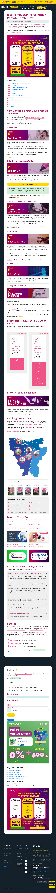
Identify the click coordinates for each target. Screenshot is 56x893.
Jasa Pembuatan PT (44, 859)
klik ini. (9, 651)
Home (8, 21)
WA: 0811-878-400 (40, 1)
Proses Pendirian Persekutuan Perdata (19, 83)
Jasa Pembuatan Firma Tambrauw (14, 774)
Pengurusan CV (7, 851)
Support (33, 8)
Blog (29, 8)
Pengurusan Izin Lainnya (9, 858)
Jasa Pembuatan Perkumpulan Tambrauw (16, 776)
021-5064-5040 (43, 871)
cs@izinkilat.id (36, 872)
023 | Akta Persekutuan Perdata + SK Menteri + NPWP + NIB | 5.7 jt (24, 687)
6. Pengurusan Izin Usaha (17, 95)
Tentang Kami (19, 848)
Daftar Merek (7, 860)
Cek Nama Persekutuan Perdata (28, 184)
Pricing (52, 881)
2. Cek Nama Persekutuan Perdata (19, 87)
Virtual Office (52, 884)
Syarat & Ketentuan (27, 849)
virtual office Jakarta (41, 632)
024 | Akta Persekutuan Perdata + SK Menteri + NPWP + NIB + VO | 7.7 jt (25, 690)
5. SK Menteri (13, 93)
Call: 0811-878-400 (49, 1)
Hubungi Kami (19, 853)
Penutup (11, 106)
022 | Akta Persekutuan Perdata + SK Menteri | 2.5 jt (20, 685)
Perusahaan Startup (19, 860)
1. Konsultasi (13, 85)
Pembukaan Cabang (8, 862)
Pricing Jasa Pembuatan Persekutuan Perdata (21, 98)
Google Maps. (39, 870)
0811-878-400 (36, 871)
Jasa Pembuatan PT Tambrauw (14, 770)
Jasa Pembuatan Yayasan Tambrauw (15, 778)
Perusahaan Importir (19, 864)
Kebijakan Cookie (27, 856)
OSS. (14, 312)
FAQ (10, 104)
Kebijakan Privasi (27, 853)
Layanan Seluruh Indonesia (16, 100)
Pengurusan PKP (7, 855)
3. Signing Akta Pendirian (16, 89)
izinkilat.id (43, 872)
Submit (10, 715)
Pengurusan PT (7, 848)
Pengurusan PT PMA (8, 853)
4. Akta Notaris (14, 91)
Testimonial (23, 8)
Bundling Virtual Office (15, 102)
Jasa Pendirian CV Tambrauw (13, 772)
